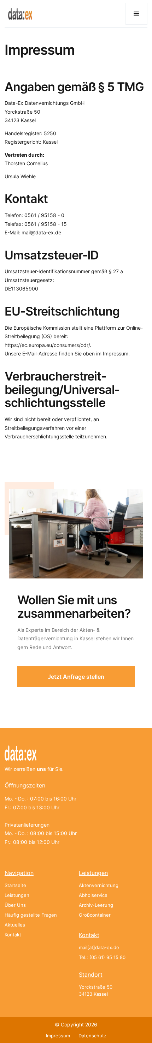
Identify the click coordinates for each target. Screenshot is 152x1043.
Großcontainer (95, 915)
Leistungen (17, 895)
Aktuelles (15, 925)
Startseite (15, 885)
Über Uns (15, 905)
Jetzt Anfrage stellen (76, 676)
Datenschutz (92, 1035)
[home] (18, 14)
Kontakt (13, 934)
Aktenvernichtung (98, 885)
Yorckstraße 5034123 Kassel (95, 990)
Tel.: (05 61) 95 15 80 (102, 957)
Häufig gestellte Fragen (31, 915)
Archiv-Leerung (96, 905)
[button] (136, 14)
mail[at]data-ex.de (99, 947)
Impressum (58, 1035)
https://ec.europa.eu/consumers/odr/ (47, 345)
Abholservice (93, 895)
